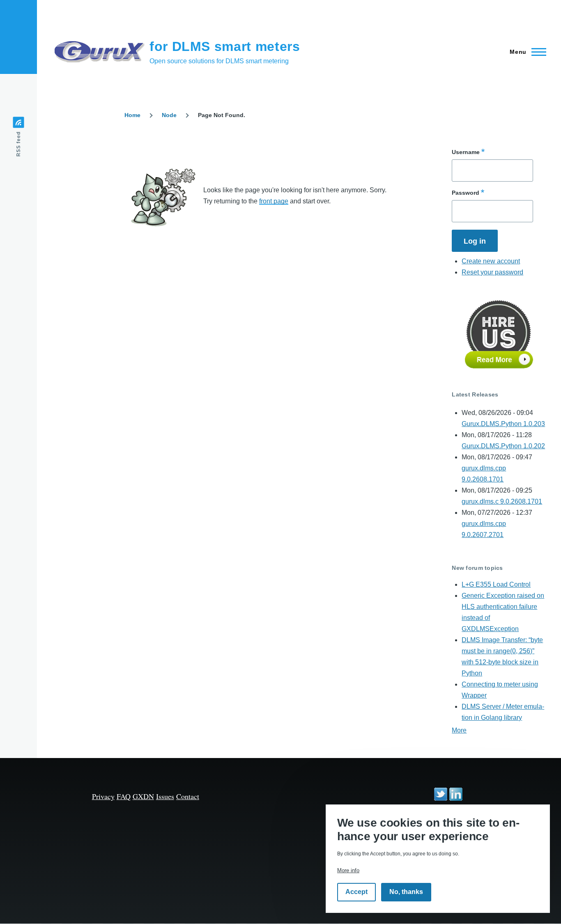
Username (466, 152)
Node (169, 115)
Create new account (491, 261)
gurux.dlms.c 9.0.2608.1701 (502, 501)
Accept (356, 892)
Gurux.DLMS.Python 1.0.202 (503, 445)
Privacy (103, 796)
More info (348, 870)
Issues (165, 796)
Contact (187, 796)
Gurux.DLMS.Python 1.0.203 (503, 423)
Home (132, 115)
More (459, 730)
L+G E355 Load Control (496, 584)
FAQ (124, 796)
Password (465, 192)
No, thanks (406, 892)
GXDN (143, 796)
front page (273, 201)
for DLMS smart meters (224, 46)
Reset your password (492, 272)
